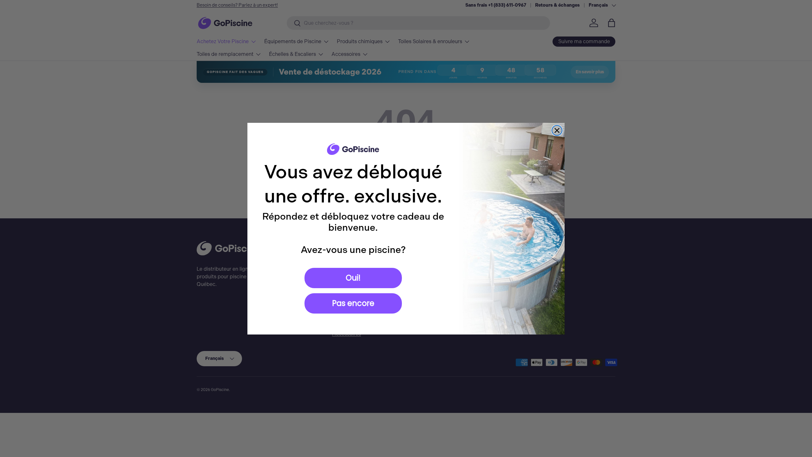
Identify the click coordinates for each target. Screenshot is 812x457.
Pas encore (353, 303)
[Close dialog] (557, 130)
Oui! (353, 278)
